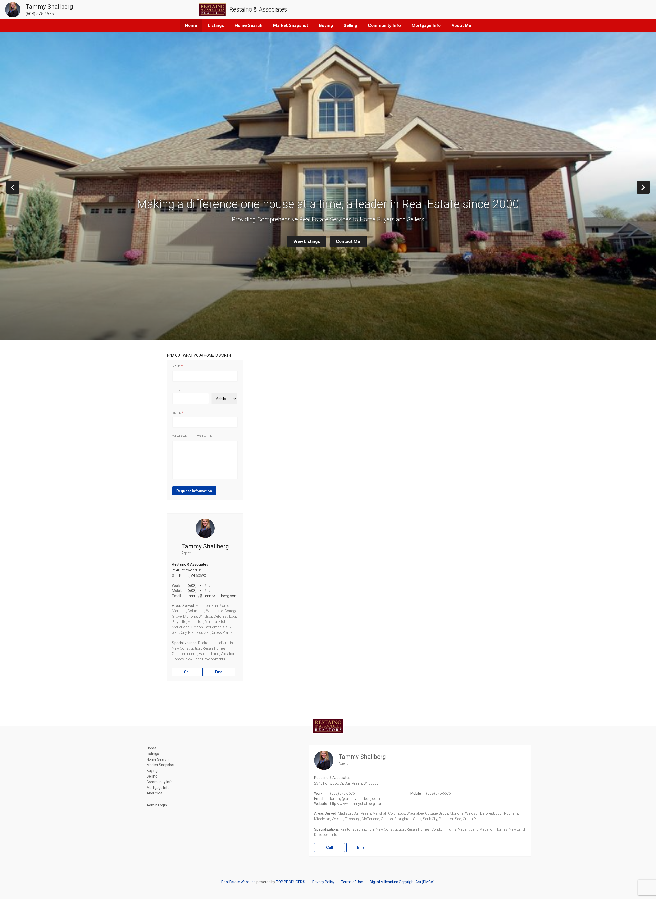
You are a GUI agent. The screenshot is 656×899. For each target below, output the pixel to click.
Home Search (248, 25)
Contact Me (348, 241)
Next (649, 187)
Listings (216, 25)
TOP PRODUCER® (290, 882)
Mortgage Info (426, 25)
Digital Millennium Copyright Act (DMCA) (402, 882)
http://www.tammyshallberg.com (356, 804)
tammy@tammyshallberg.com (213, 596)
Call (187, 672)
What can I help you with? (192, 436)
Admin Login (157, 805)
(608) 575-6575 (200, 586)
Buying (326, 25)
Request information (194, 491)
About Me (461, 25)
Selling (350, 25)
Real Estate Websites (238, 882)
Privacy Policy (323, 882)
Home (191, 25)
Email (176, 412)
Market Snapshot (290, 25)
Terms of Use (352, 882)
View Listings (306, 241)
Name (176, 366)
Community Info (384, 25)
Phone (177, 390)
